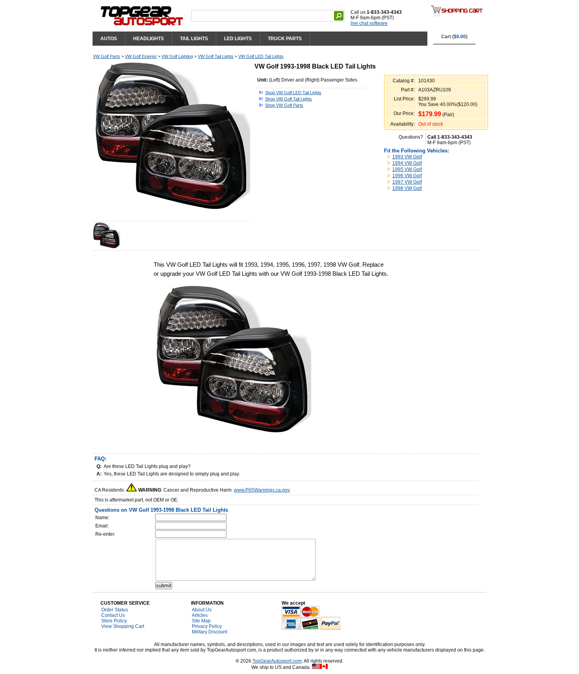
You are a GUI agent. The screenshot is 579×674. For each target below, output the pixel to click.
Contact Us (113, 615)
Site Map (201, 621)
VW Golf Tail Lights (216, 56)
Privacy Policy (207, 626)
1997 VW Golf (407, 182)
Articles (200, 615)
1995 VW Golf (407, 169)
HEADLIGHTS (148, 38)
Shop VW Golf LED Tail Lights (293, 92)
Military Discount (209, 632)
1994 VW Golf (407, 163)
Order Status (114, 610)
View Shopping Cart (122, 626)
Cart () (454, 36)
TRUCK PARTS (285, 38)
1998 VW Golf (407, 188)
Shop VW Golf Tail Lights (288, 99)
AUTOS (108, 38)
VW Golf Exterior (141, 56)
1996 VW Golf (407, 175)
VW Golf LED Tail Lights (261, 56)
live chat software (369, 23)
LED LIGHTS (238, 38)
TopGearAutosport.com (277, 661)
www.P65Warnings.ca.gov (262, 490)
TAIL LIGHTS (194, 38)
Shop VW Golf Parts (284, 105)
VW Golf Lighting (177, 56)
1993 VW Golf (407, 157)
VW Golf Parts (106, 56)
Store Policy (114, 621)
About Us (202, 610)
